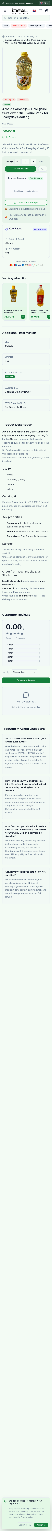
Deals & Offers (18, 26)
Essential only (25, 1525)
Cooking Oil (31, 36)
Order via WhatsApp (27, 202)
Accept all (41, 1525)
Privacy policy (27, 1517)
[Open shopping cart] (47, 11)
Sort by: (6, 672)
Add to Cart (22, 168)
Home (11, 36)
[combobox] (24, 672)
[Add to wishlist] (42, 169)
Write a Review (27, 680)
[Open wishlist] (40, 11)
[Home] (3, 36)
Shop (5, 26)
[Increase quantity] (33, 161)
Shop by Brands (36, 26)
